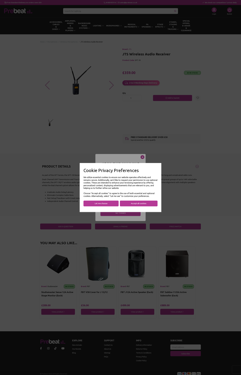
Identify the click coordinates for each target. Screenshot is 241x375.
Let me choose (101, 203)
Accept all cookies (138, 203)
